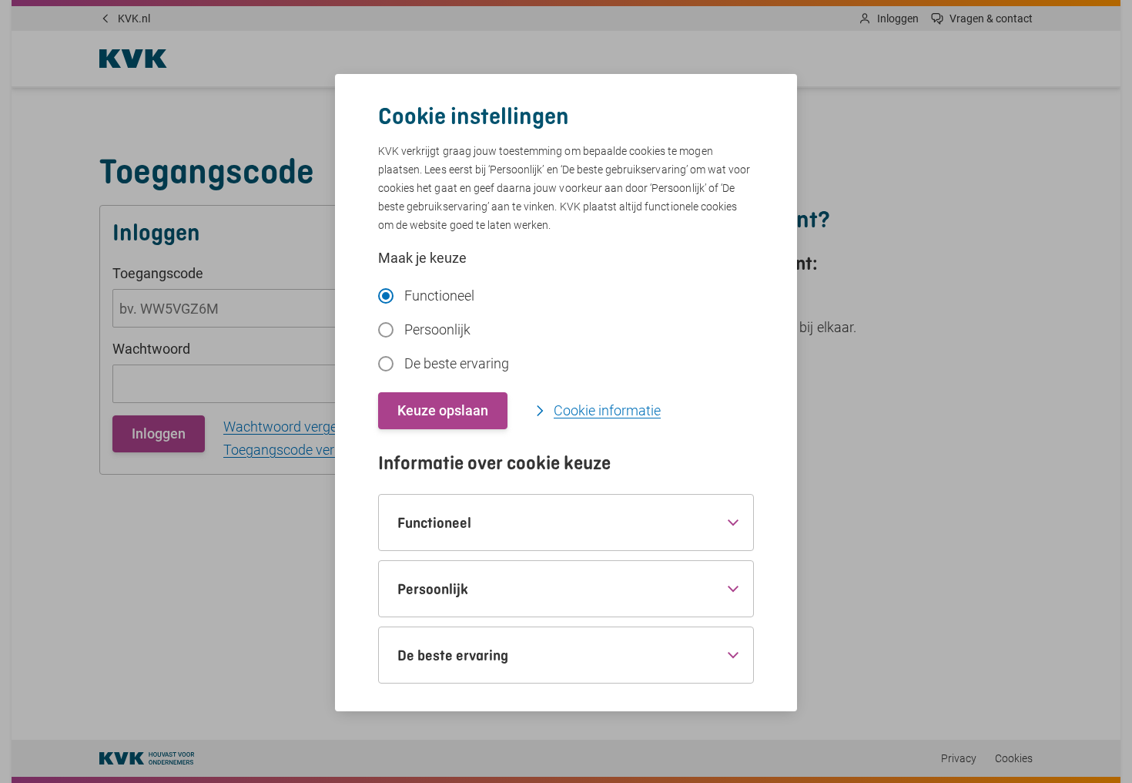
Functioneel (439, 295)
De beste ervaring (456, 363)
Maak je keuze (422, 258)
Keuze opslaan (442, 410)
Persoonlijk (437, 329)
